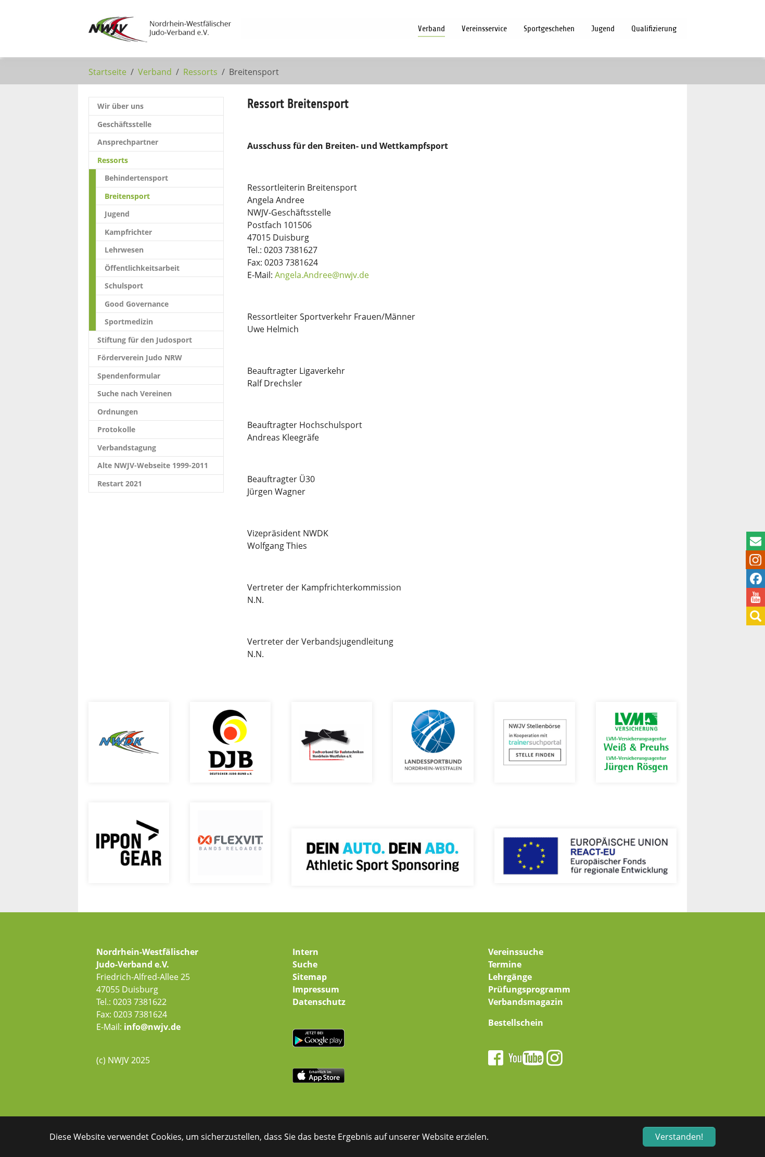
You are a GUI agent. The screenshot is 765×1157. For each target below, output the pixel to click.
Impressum (315, 989)
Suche (304, 964)
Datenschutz (319, 1002)
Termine (504, 964)
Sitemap (309, 977)
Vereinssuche (515, 952)
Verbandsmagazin (525, 1002)
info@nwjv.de (152, 1027)
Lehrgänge (510, 977)
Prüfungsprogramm (529, 989)
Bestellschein (515, 1022)
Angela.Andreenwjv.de (322, 275)
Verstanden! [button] (679, 1136)
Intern (305, 952)
